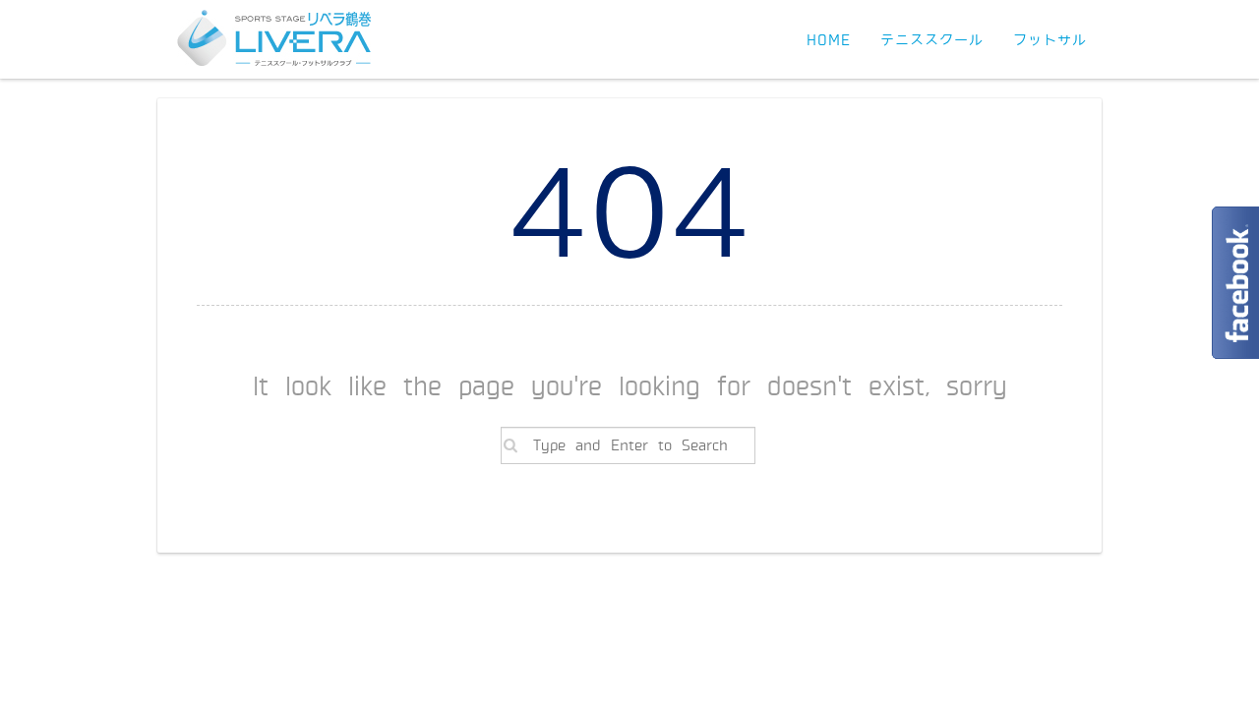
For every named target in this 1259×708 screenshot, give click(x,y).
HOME (829, 40)
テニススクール (932, 40)
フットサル (1050, 40)
